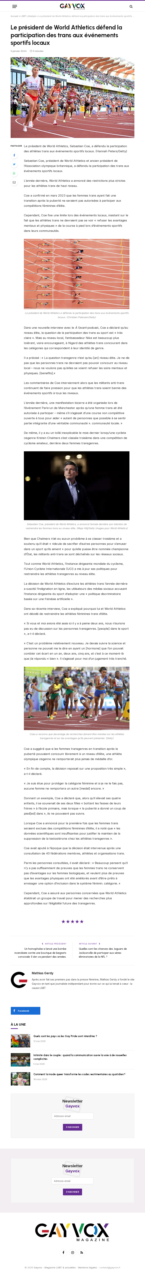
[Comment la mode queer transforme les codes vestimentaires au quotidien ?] (20, 1079)
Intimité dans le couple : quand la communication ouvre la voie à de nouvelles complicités (79, 1057)
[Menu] (14, 6)
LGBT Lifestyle (28, 16)
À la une (18, 1024)
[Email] (14, 182)
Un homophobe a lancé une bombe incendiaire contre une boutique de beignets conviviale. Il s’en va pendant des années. (40, 952)
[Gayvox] (72, 6)
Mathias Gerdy (42, 973)
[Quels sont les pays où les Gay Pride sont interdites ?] (20, 1040)
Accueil (14, 16)
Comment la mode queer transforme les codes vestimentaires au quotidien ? (79, 1074)
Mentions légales (87, 1267)
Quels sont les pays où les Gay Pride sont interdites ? (65, 1036)
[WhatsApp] (14, 173)
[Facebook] (14, 155)
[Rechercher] (131, 6)
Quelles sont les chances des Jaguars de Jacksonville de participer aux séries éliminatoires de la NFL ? (103, 952)
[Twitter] (14, 164)
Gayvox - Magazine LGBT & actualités (55, 1267)
